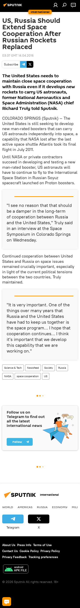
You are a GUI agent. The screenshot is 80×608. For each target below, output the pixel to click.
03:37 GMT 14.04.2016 (18, 55)
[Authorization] (55, 4)
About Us (8, 545)
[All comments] (6, 601)
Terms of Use (42, 545)
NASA (7, 376)
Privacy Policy (50, 551)
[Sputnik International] (13, 7)
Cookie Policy (29, 551)
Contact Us (10, 551)
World (7, 507)
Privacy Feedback (14, 557)
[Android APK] (16, 569)
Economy (59, 507)
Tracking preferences (43, 557)
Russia (62, 367)
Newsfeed (33, 367)
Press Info (24, 545)
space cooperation (28, 376)
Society (48, 367)
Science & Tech (13, 367)
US (45, 376)
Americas (25, 507)
